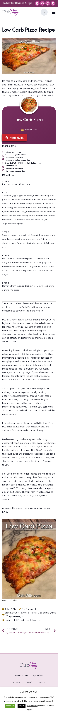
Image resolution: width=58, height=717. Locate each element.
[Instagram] (47, 3)
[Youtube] (42, 3)
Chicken (41, 682)
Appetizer (38, 675)
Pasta (33, 612)
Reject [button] (21, 706)
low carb (24, 612)
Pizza (39, 612)
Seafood (17, 682)
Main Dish (37, 620)
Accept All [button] (10, 706)
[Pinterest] (53, 3)
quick (46, 612)
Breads (8, 620)
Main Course (21, 675)
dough (15, 612)
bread (8, 612)
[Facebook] (37, 3)
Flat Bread (18, 620)
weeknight (18, 616)
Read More (32, 705)
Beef (29, 682)
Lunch (28, 620)
